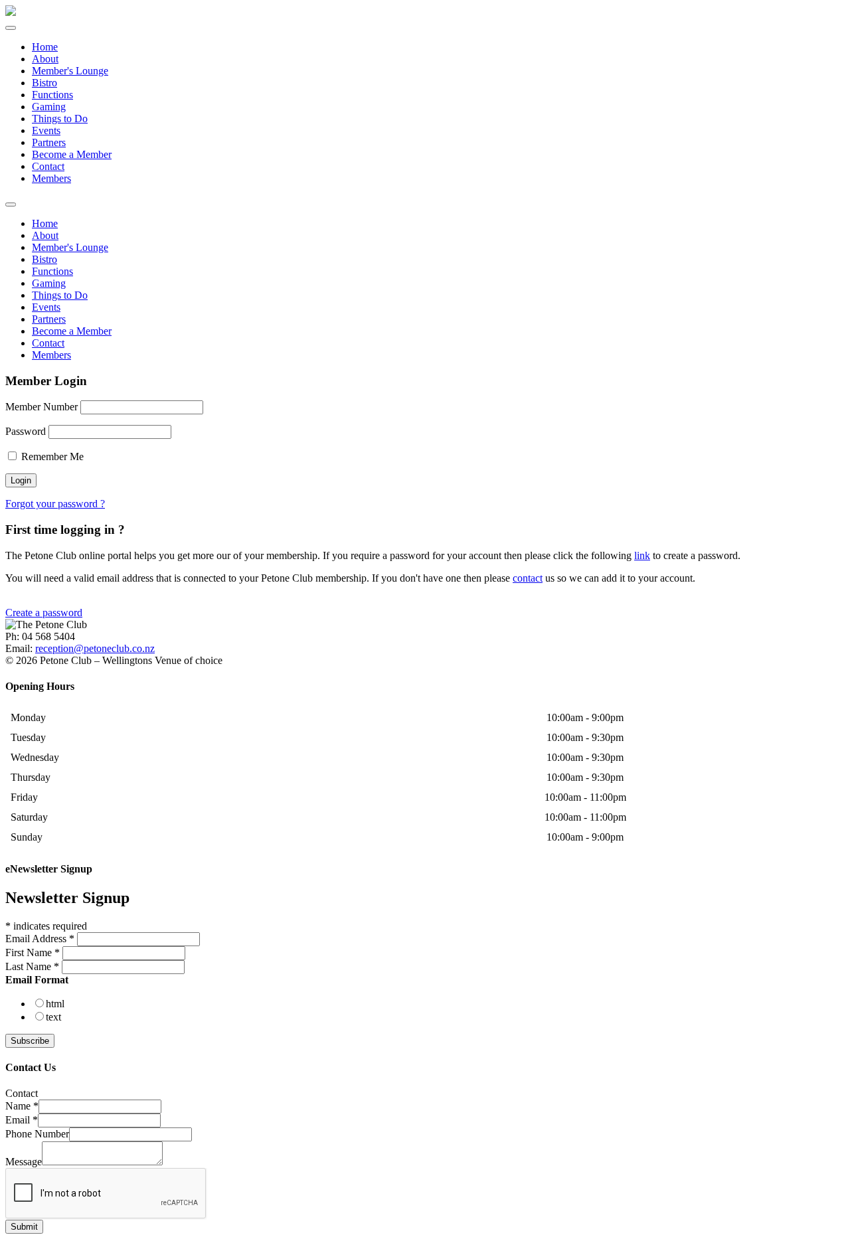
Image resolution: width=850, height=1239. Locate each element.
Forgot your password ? (55, 503)
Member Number (41, 406)
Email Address (39, 938)
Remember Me (51, 456)
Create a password (43, 612)
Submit (24, 1227)
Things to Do (60, 118)
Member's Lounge (70, 70)
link (642, 555)
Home (45, 46)
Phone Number (37, 1133)
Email (21, 1119)
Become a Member (72, 154)
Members (51, 178)
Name (22, 1106)
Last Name (32, 966)
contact (528, 578)
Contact (48, 166)
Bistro (44, 82)
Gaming (49, 106)
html (55, 1003)
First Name (32, 952)
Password (25, 431)
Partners (49, 142)
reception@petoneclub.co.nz (95, 648)
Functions (52, 94)
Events (46, 130)
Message (23, 1161)
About (45, 58)
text (53, 1017)
